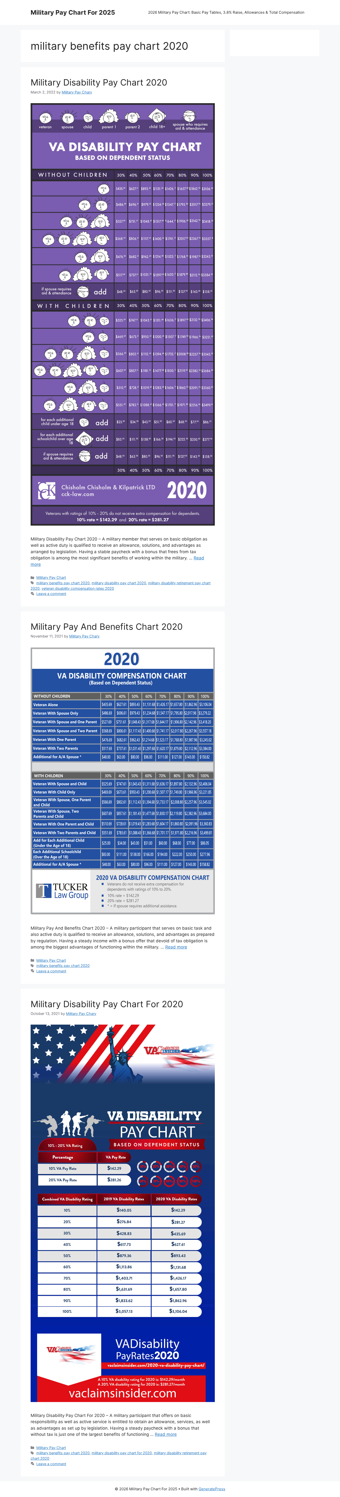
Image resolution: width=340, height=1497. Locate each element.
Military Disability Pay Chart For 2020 (107, 1004)
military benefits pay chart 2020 (63, 583)
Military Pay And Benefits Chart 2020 (107, 626)
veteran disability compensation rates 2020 (78, 588)
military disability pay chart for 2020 (122, 1453)
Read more (176, 947)
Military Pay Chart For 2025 (73, 12)
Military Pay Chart (51, 577)
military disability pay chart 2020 (119, 583)
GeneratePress (212, 1489)
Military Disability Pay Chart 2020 (99, 82)
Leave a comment (51, 593)
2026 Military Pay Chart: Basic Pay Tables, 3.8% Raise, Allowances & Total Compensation (226, 12)
